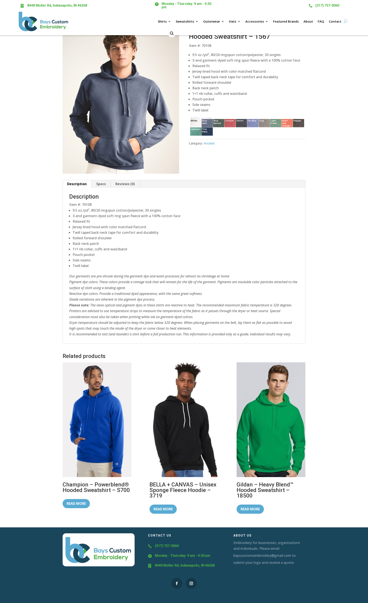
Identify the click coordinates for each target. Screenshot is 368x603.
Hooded (208, 143)
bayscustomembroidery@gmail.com (262, 555)
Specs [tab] (101, 184)
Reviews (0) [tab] (125, 184)
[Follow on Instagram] (191, 583)
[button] (172, 33)
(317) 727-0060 (327, 5)
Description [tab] (77, 184)
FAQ (321, 21)
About (308, 21)
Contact (335, 21)
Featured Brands (286, 21)
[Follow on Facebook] (176, 583)
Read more (76, 503)
